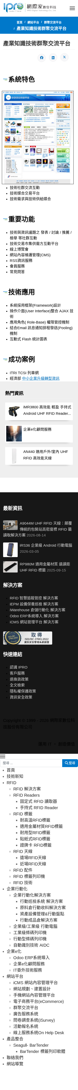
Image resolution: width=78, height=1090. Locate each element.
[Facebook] (41, 58)
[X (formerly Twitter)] (64, 57)
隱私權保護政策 (23, 691)
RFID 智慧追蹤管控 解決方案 (34, 598)
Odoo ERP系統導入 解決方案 (34, 616)
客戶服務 (17, 673)
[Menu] (72, 8)
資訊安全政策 (21, 697)
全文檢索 (17, 685)
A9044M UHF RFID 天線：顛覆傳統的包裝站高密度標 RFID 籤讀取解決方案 (37, 529)
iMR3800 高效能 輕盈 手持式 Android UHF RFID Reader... (47, 410)
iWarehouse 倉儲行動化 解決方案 (37, 610)
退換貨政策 (19, 679)
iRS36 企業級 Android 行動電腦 (46, 545)
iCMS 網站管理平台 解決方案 (34, 622)
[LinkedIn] (53, 57)
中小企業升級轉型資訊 (40, 378)
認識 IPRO (18, 667)
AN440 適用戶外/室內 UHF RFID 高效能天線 (45, 455)
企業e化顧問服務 (37, 429)
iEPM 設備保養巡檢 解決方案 (34, 604)
